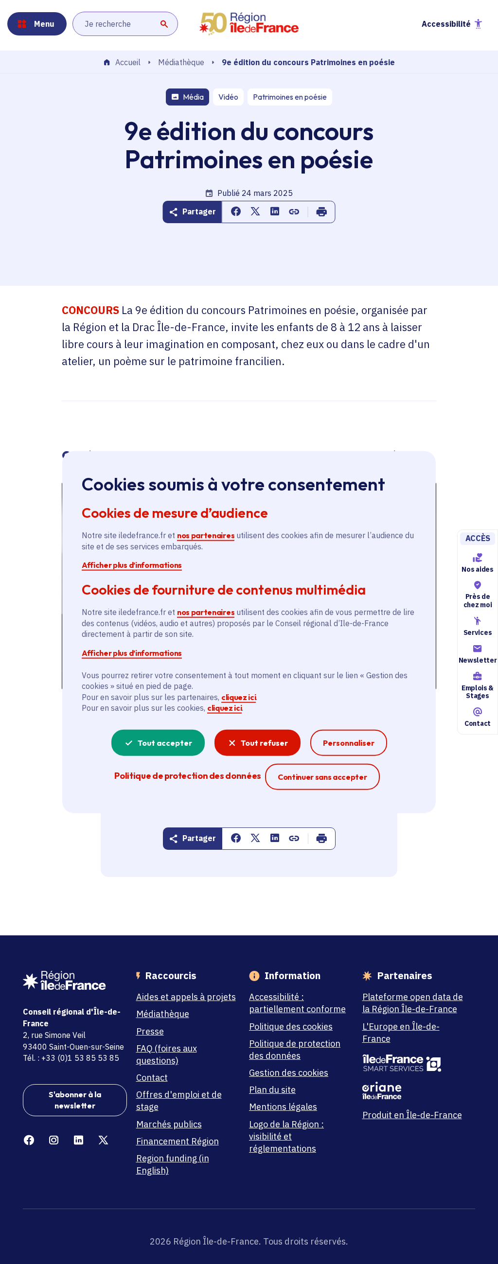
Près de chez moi (477, 600)
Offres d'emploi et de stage (179, 1100)
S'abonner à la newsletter (75, 1099)
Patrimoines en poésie (290, 97)
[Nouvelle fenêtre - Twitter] (103, 1140)
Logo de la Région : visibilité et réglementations (286, 1136)
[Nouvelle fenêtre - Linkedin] (78, 1140)
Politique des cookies (291, 1026)
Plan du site (272, 1089)
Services (477, 632)
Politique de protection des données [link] (187, 775)
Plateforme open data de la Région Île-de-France (412, 1003)
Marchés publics (169, 1124)
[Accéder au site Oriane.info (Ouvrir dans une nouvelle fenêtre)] (414, 1090)
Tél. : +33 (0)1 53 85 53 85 (71, 1058)
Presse (150, 1031)
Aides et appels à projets (186, 996)
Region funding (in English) (172, 1164)
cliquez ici (238, 697)
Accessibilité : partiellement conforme (297, 1003)
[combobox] (125, 24)
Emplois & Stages (478, 692)
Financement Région (177, 1141)
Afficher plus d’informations (132, 565)
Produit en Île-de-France (412, 1115)
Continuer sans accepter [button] (322, 776)
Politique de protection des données (294, 1049)
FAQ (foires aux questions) (166, 1054)
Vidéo (228, 97)
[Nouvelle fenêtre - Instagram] (54, 1140)
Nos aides (477, 569)
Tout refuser (264, 742)
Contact (477, 723)
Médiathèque (181, 62)
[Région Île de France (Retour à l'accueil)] (249, 24)
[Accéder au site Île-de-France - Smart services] (414, 1063)
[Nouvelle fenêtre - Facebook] (29, 1140)
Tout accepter (165, 742)
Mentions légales (283, 1106)
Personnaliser (348, 742)
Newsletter (477, 660)
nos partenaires (205, 535)
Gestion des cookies (288, 1072)
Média (193, 97)
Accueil (128, 63)
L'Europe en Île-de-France (401, 1032)
